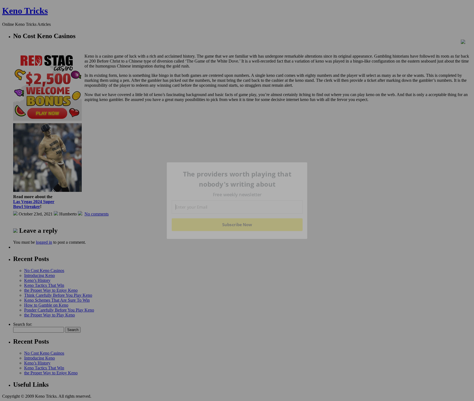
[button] (237, 179)
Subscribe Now (237, 224)
